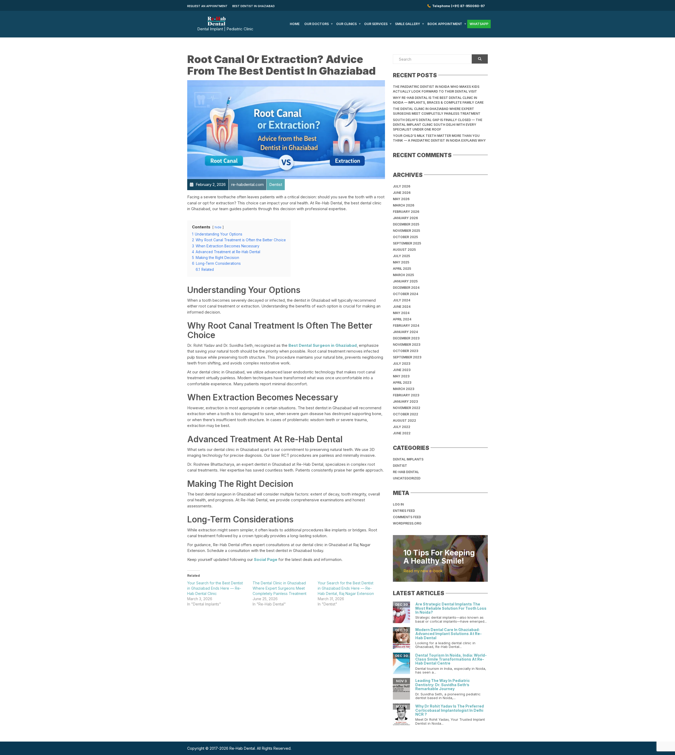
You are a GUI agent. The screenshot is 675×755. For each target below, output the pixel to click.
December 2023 (406, 338)
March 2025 (403, 275)
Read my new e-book (423, 570)
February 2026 (406, 212)
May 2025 (401, 262)
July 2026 (401, 186)
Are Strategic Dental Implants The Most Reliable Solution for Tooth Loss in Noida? (450, 608)
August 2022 (404, 420)
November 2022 (406, 408)
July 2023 (401, 364)
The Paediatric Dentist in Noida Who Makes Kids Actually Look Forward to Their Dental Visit (436, 89)
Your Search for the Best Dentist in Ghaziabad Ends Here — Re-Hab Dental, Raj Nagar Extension (346, 588)
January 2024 (405, 332)
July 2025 (401, 256)
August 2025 (404, 250)
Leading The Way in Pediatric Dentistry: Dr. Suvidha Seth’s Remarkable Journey (442, 684)
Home (295, 24)
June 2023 (402, 370)
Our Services (376, 24)
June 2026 (402, 193)
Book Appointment (444, 24)
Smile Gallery (407, 24)
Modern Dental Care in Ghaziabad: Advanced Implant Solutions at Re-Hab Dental (448, 633)
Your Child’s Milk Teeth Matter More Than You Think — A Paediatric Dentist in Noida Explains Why (439, 138)
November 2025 (406, 231)
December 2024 (406, 288)
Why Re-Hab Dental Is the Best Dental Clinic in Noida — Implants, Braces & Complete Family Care (438, 100)
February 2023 (406, 395)
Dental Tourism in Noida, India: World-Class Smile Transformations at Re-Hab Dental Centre (451, 659)
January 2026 (405, 218)
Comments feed (407, 517)
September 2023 (407, 357)
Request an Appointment (207, 6)
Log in (398, 504)
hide (218, 227)
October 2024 (405, 294)
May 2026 (401, 199)
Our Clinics (346, 24)
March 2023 (403, 389)
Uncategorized (407, 478)
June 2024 (402, 307)
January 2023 (405, 401)
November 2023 (406, 345)
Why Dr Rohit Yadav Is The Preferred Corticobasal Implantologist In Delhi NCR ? (449, 710)
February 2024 (406, 326)
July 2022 (401, 427)
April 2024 (402, 319)
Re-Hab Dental (406, 472)
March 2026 (403, 205)
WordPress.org (407, 523)
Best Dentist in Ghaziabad (253, 6)
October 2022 (405, 414)
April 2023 (402, 382)
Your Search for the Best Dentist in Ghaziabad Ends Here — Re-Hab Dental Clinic (215, 588)
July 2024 (401, 300)
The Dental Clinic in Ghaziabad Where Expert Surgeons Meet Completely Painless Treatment (279, 588)
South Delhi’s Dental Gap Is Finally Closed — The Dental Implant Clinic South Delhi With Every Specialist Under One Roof (437, 124)
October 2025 (405, 237)
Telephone (458, 6)
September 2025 (407, 243)
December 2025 (406, 224)
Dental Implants (408, 459)
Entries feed (404, 511)
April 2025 (402, 269)
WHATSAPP (479, 24)
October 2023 (405, 351)
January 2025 (405, 281)
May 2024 (401, 313)
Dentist (400, 466)
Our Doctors (316, 24)
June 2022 (402, 433)
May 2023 (401, 376)
